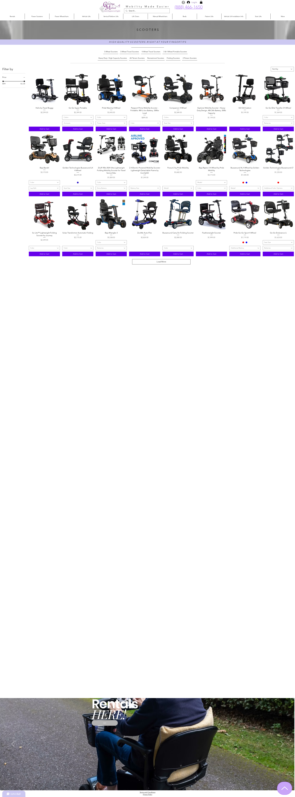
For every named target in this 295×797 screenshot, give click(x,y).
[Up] (284, 788)
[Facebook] (183, 2)
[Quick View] (44, 89)
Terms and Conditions (147, 792)
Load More (161, 262)
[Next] (282, 744)
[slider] (3, 81)
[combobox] (282, 69)
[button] (201, 2)
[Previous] (13, 744)
